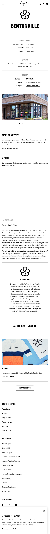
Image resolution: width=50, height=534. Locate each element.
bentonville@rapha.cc (34, 82)
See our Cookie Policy (10, 529)
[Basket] (46, 4)
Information (6, 439)
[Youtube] (16, 505)
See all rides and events (10, 148)
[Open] (3, 4)
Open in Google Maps (9, 225)
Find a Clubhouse (25, 388)
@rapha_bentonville (33, 86)
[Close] (44, 510)
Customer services (9, 404)
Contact (25, 75)
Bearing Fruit (25, 279)
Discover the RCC (8, 376)
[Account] (43, 4)
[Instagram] (9, 505)
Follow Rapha (7, 500)
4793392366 (30, 79)
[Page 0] (19, 123)
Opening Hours (25, 40)
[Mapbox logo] (8, 220)
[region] (25, 198)
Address (25, 60)
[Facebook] (3, 505)
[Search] (39, 4)
